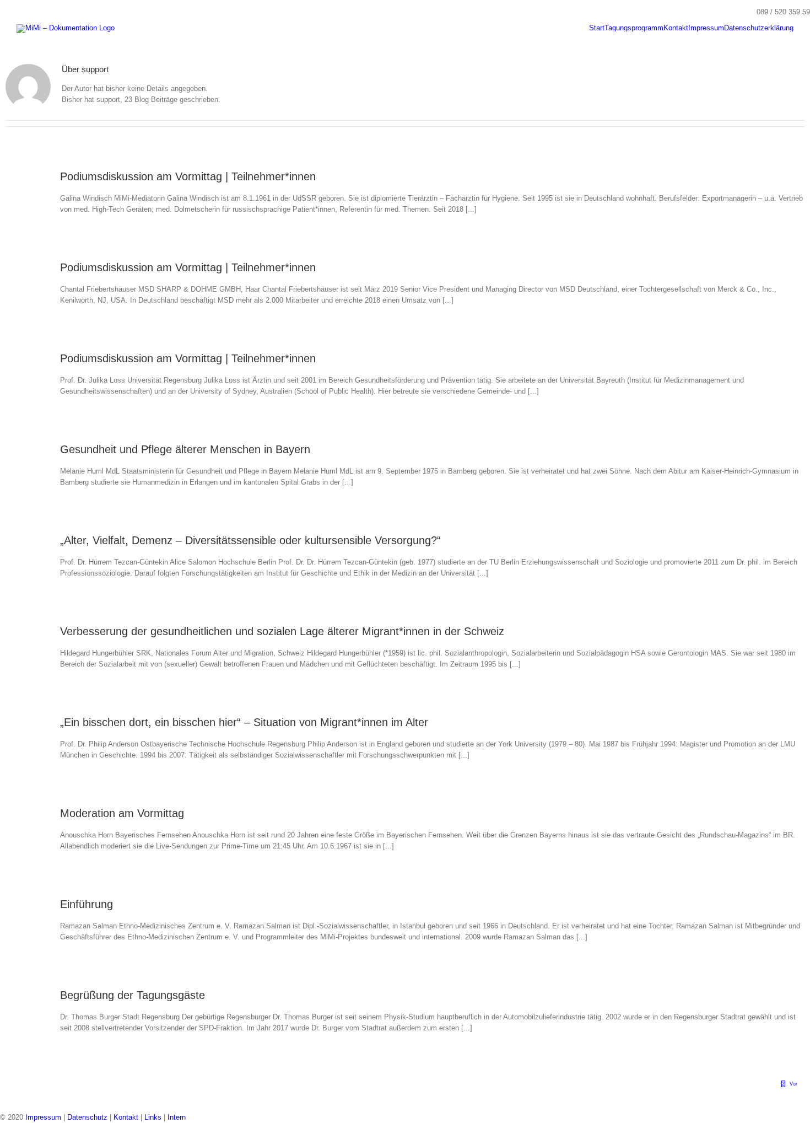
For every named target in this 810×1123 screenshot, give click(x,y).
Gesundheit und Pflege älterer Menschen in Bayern (185, 449)
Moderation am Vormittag (122, 813)
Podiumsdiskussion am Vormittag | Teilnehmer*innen (188, 176)
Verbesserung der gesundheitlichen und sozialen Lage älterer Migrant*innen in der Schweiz (282, 631)
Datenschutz (87, 1117)
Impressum (43, 1117)
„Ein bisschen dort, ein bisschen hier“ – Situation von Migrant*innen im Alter (244, 722)
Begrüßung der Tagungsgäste (132, 995)
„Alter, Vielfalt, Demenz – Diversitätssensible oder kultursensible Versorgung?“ (250, 540)
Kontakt (126, 1117)
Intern (177, 1117)
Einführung (86, 904)
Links (152, 1117)
